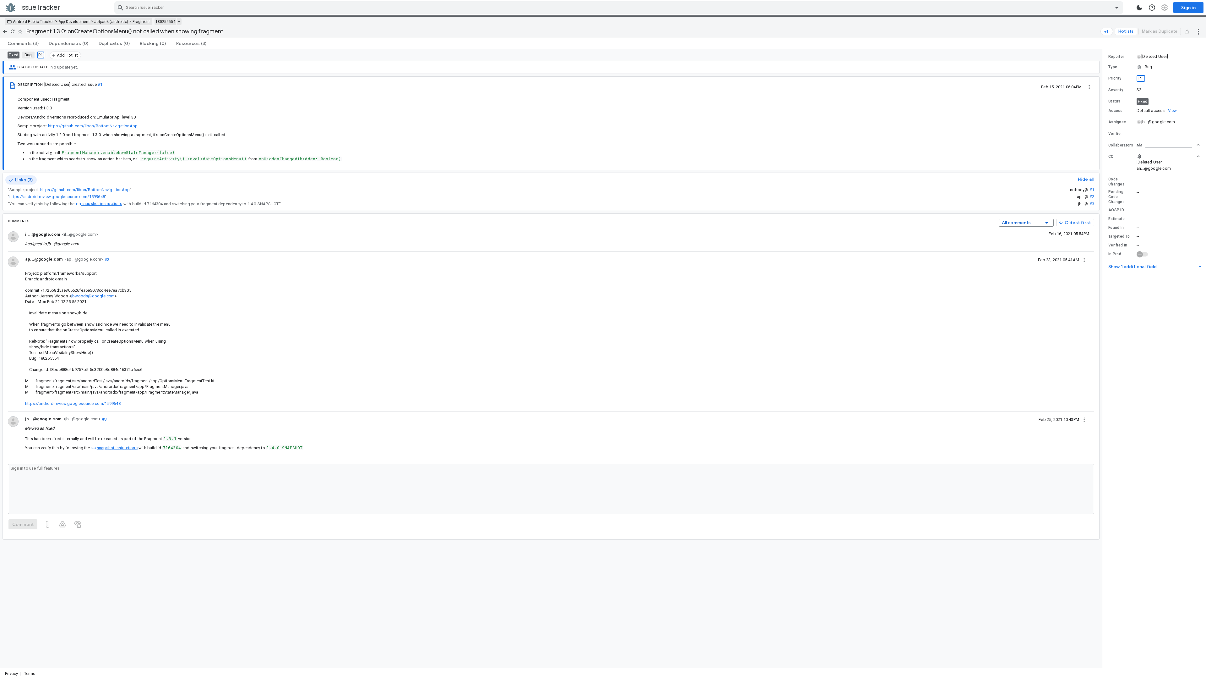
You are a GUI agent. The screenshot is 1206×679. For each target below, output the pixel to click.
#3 (1091, 203)
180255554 (165, 21)
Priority (1114, 78)
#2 (1091, 196)
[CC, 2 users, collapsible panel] (1168, 156)
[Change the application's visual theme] (1139, 7)
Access (1115, 110)
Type (1112, 67)
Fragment (141, 21)
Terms (29, 673)
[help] (1152, 7)
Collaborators (1120, 145)
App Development (74, 21)
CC (1111, 156)
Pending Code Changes (1116, 197)
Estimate (1116, 219)
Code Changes (1116, 181)
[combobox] (619, 7)
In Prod (1114, 254)
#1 (100, 84)
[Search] (120, 7)
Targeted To (1119, 236)
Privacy (11, 673)
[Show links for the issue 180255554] (179, 21)
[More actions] (1198, 31)
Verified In (1117, 245)
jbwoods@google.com (93, 296)
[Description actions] (1089, 87)
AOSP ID (1116, 210)
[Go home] (5, 31)
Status (1114, 101)
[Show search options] (1117, 7)
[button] (1154, 56)
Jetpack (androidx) (111, 21)
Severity (1115, 90)
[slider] (1103, 358)
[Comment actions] (1084, 260)
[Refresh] (12, 31)
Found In (1116, 227)
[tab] (23, 43)
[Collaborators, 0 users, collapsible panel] (1168, 145)
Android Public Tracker (33, 21)
